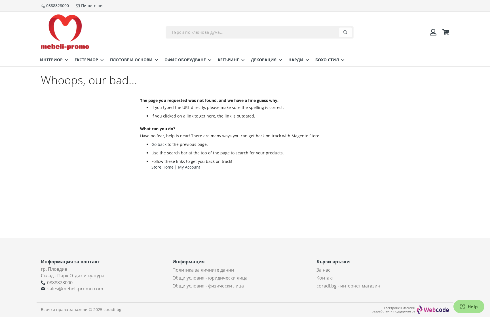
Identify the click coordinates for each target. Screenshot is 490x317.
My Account (189, 167)
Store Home (162, 167)
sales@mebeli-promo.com (75, 288)
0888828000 (60, 282)
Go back (158, 144)
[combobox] (260, 32)
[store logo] (65, 32)
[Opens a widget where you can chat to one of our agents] (468, 307)
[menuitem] (52, 59)
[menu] (245, 59)
